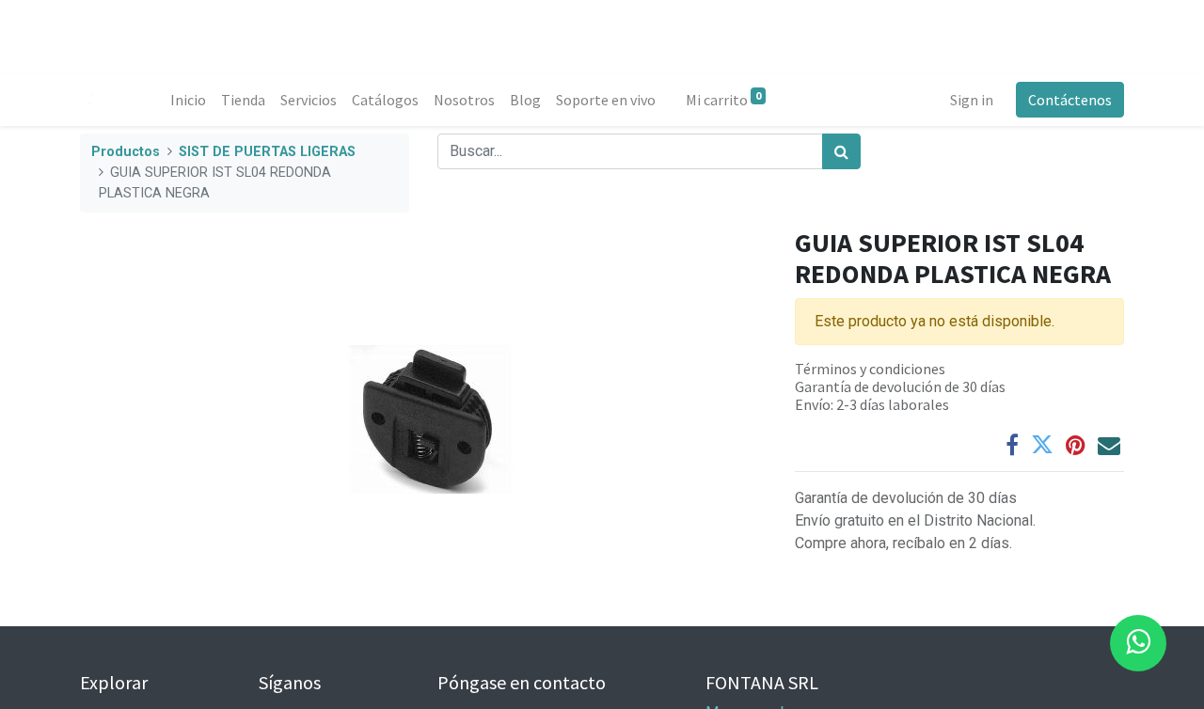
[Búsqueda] (841, 151)
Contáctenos (1070, 99)
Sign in (971, 99)
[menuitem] (188, 99)
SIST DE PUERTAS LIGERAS (267, 152)
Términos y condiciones (870, 368)
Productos (125, 152)
